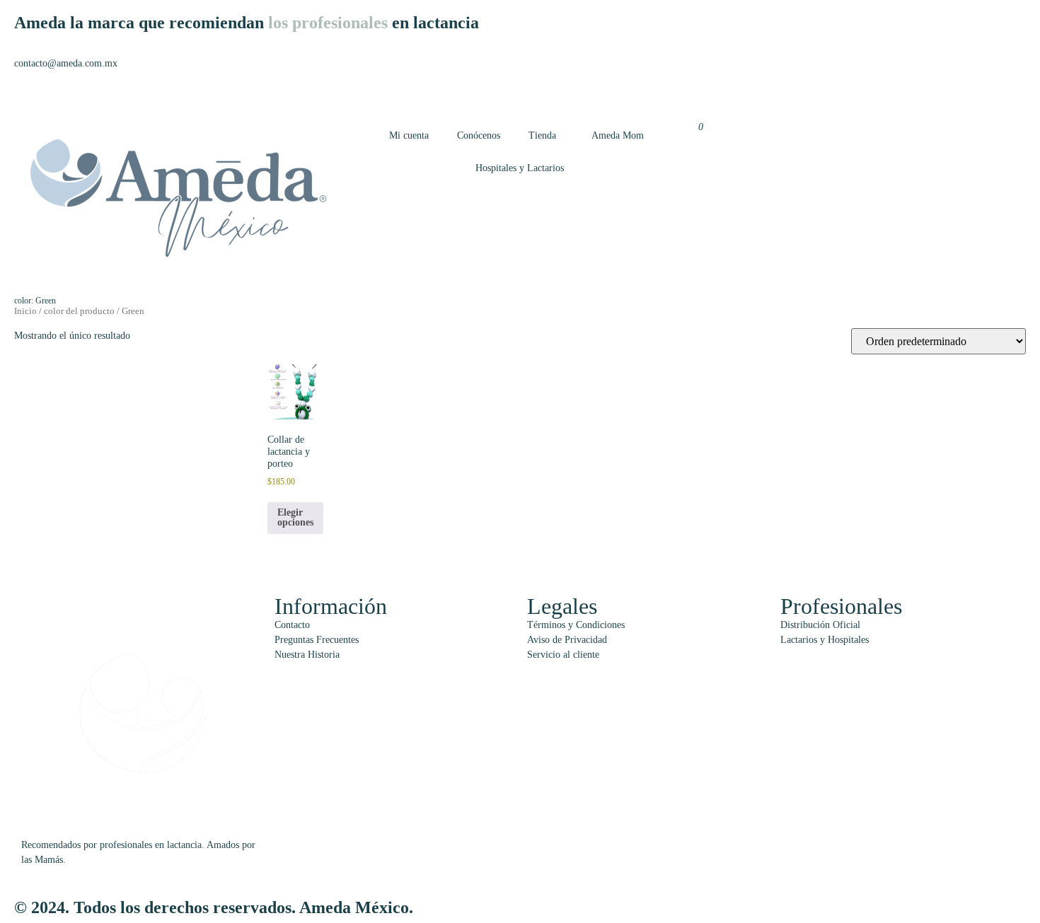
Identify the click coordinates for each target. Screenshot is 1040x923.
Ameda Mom (617, 135)
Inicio (25, 311)
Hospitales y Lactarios (519, 168)
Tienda (542, 135)
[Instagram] (754, 76)
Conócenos (478, 135)
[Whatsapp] (716, 76)
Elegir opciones (295, 517)
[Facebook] (792, 76)
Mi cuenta (409, 135)
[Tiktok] (830, 76)
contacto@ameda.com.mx (65, 63)
